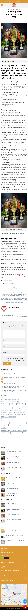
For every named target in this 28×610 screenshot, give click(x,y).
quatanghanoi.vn (8, 280)
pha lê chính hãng (13, 422)
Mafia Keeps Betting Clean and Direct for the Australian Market (14, 378)
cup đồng (11, 410)
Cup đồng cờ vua (17, 410)
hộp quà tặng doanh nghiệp (6, 418)
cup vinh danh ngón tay (10, 296)
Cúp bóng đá (21, 294)
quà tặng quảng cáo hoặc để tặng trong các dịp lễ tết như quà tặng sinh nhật (13, 428)
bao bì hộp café (15, 401)
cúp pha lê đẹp (4, 414)
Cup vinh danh (9, 408)
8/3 (18, 294)
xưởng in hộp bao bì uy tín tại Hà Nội (18, 432)
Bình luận (5, 328)
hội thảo (10, 298)
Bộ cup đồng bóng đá (22, 316)
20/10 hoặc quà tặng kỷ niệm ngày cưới (9, 294)
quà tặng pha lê (20, 299)
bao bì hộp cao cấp (5, 403)
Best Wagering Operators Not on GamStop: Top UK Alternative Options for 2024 (15, 387)
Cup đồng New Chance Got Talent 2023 (17, 295)
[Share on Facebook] (12, 288)
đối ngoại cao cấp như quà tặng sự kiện (8, 436)
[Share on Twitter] (14, 288)
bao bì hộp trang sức (13, 405)
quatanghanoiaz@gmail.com (10, 283)
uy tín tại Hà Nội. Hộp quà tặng (15, 430)
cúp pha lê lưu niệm (22, 412)
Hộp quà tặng (3, 416)
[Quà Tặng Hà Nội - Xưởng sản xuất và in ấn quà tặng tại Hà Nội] (14, 5)
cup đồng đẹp (6, 295)
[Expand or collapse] (25, 61)
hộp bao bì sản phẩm (21, 414)
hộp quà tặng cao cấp (12, 416)
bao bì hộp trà (21, 405)
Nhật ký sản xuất (16, 9)
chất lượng (3, 408)
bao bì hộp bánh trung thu (6, 401)
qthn (20, 298)
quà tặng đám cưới (5, 430)
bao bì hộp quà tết (4, 405)
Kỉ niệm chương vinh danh (14, 420)
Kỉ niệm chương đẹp (5, 422)
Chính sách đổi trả (5, 555)
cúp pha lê (16, 412)
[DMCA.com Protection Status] (5, 557)
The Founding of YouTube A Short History (14, 373)
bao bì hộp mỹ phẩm (21, 403)
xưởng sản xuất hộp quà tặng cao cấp (8, 434)
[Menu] (2, 5)
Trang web (5, 352)
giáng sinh (7, 298)
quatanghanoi (7, 302)
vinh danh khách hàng (19, 302)
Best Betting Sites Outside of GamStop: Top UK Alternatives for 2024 (15, 391)
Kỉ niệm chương (16, 298)
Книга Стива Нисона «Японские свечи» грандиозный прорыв (13, 382)
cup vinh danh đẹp (4, 410)
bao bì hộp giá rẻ (13, 403)
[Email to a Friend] (16, 288)
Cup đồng (10, 9)
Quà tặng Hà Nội (19, 21)
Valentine (12, 302)
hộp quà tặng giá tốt (16, 418)
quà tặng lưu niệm (13, 299)
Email (4, 346)
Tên (4, 340)
